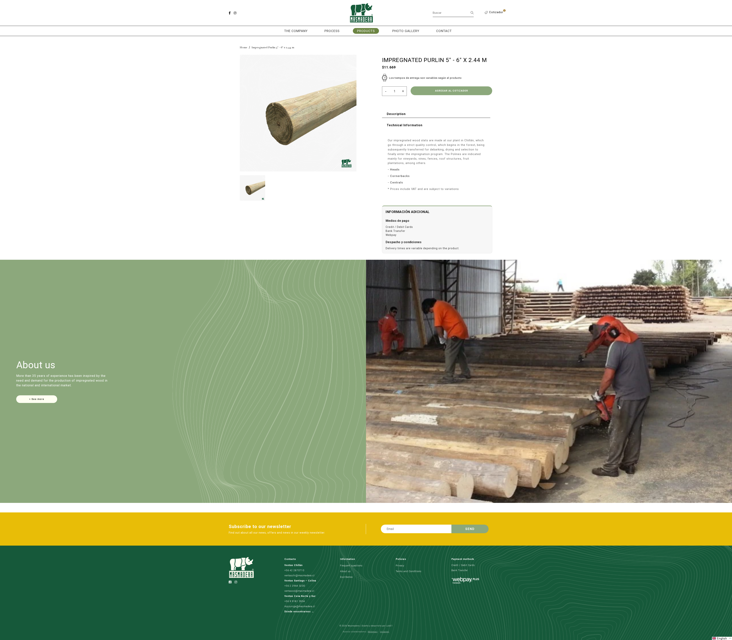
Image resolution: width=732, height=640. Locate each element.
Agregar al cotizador (451, 90)
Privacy (400, 565)
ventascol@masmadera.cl (299, 591)
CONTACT (444, 31)
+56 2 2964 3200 (294, 586)
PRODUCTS (366, 31)
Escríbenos (346, 577)
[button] (722, 638)
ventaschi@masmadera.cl (299, 575)
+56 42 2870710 (294, 570)
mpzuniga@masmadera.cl (299, 606)
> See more (36, 399)
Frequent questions (351, 565)
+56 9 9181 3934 (294, 601)
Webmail (373, 631)
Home (243, 47)
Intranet (384, 631)
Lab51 (389, 626)
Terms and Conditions (408, 571)
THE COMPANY (296, 31)
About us (345, 571)
